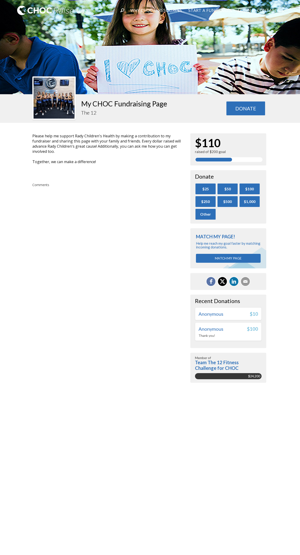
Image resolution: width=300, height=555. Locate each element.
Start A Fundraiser (210, 10)
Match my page (228, 258)
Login (244, 10)
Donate (245, 108)
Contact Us (270, 10)
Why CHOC (141, 10)
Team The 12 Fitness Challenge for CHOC (217, 365)
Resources (170, 10)
